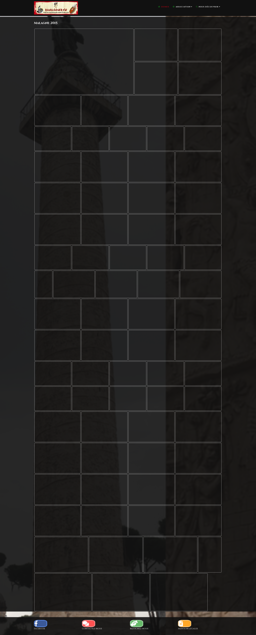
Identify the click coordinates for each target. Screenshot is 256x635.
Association (183, 7)
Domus (165, 7)
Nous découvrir (208, 7)
